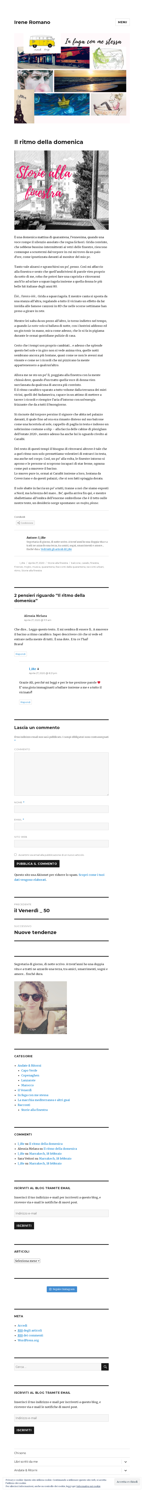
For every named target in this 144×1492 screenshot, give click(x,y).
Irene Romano (32, 22)
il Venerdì (25, 1090)
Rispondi (20, 654)
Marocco (27, 1085)
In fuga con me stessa (33, 1095)
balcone (76, 562)
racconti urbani (95, 566)
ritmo (17, 570)
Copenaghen (30, 1075)
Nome (19, 802)
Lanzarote (28, 1080)
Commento (22, 749)
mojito (27, 566)
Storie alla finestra (58, 562)
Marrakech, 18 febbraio (45, 1153)
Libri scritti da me (26, 1461)
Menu (122, 22)
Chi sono (20, 1453)
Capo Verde (29, 1070)
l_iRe (22, 562)
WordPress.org (28, 1340)
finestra (94, 562)
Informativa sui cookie (88, 1486)
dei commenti (30, 1335)
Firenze (18, 566)
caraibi (85, 562)
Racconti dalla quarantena (71, 566)
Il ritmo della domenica (46, 1144)
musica (36, 566)
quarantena (48, 566)
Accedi (22, 1325)
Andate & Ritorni (29, 1065)
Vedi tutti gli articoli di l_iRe (56, 549)
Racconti (24, 1105)
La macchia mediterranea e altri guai (44, 1100)
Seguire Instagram (64, 1289)
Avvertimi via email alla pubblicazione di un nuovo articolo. (51, 855)
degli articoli (30, 1330)
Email (19, 819)
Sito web (20, 836)
